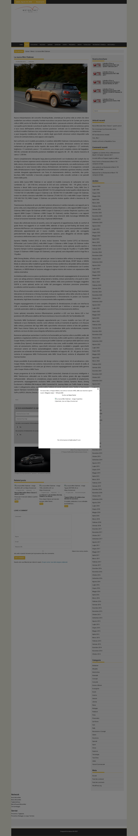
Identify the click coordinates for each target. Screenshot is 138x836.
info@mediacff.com (74, 440)
